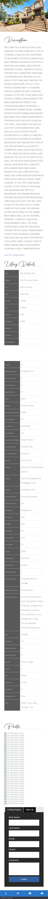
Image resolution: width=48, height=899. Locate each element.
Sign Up (30, 809)
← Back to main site (6, 898)
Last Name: (14, 828)
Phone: (12, 849)
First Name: (14, 817)
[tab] (14, 809)
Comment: (14, 860)
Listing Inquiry (14, 809)
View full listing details (14, 254)
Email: (12, 839)
